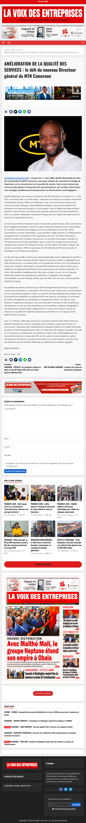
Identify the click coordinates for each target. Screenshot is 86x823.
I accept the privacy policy (65, 809)
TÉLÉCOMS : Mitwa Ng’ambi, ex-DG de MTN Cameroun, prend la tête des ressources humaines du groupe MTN (16, 543)
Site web (7, 455)
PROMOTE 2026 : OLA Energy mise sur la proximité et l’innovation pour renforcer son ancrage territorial (16, 508)
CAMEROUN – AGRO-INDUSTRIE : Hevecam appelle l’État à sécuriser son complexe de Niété (39, 727)
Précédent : (22, 368)
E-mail (7, 447)
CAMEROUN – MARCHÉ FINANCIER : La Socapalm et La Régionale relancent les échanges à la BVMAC (38, 721)
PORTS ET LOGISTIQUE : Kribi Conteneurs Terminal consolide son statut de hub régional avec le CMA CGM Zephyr (69, 543)
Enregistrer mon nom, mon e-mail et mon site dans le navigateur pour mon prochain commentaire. (40, 464)
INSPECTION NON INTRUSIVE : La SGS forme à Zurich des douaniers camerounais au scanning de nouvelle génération (42, 545)
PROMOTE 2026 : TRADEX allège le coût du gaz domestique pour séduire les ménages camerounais (68, 508)
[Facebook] (61, 789)
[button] (3, 42)
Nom (6, 439)
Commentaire (10, 409)
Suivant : (63, 367)
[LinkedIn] (71, 789)
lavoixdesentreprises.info (17, 178)
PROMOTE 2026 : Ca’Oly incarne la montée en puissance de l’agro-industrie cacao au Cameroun (43, 508)
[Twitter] (66, 789)
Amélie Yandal (38, 515)
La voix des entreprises (67, 515)
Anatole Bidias (11, 515)
